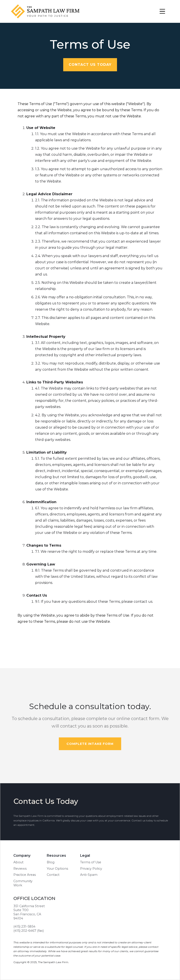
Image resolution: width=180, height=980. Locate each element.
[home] (49, 11)
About (18, 862)
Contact (53, 875)
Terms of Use (90, 862)
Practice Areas (24, 875)
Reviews (20, 869)
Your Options (57, 869)
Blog (50, 862)
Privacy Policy (91, 869)
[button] (162, 11)
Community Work (22, 883)
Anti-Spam (88, 875)
